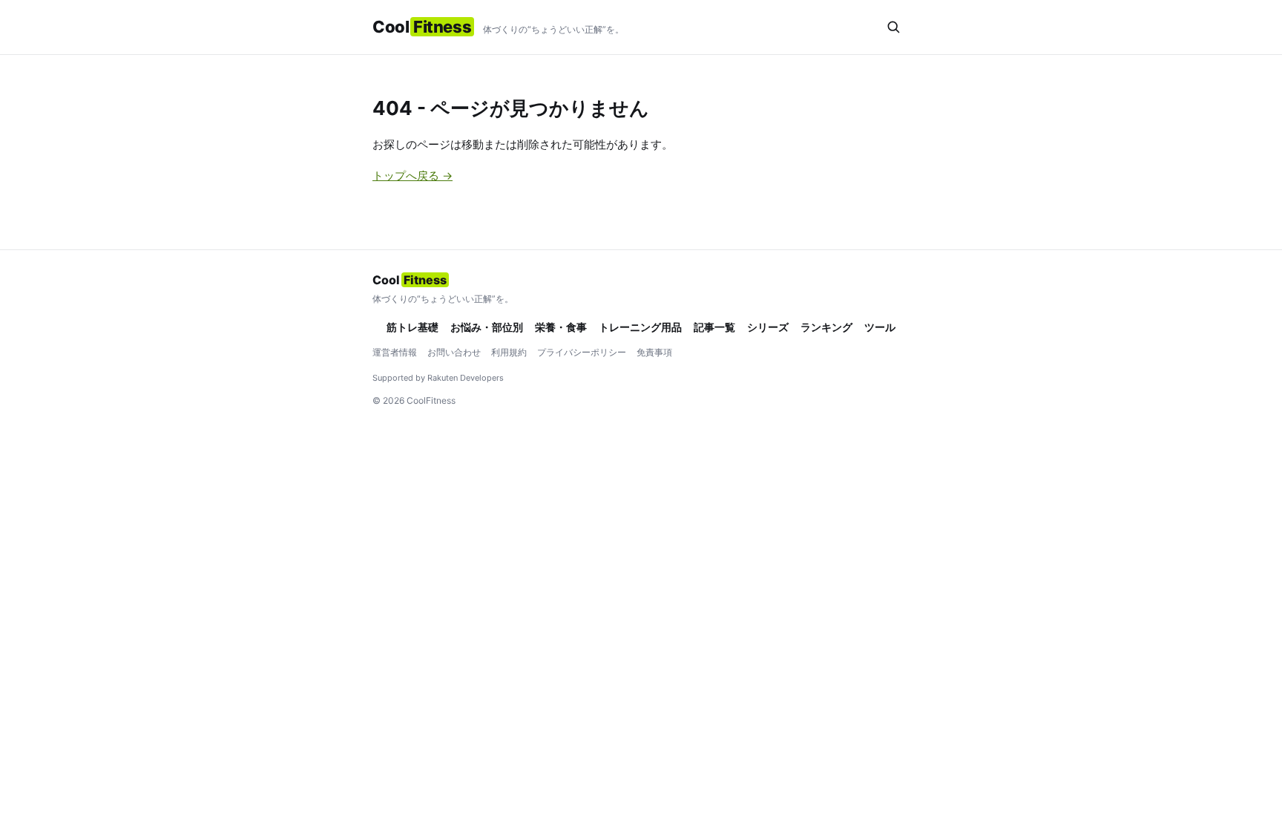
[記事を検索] (893, 26)
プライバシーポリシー (581, 352)
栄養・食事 (561, 327)
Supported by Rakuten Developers (438, 378)
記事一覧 (714, 327)
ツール (879, 327)
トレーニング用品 (640, 327)
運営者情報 (394, 352)
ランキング (826, 327)
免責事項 (654, 352)
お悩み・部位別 (486, 327)
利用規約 (509, 352)
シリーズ (768, 327)
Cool (421, 26)
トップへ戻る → (412, 175)
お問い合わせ (454, 352)
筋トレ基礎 (412, 327)
